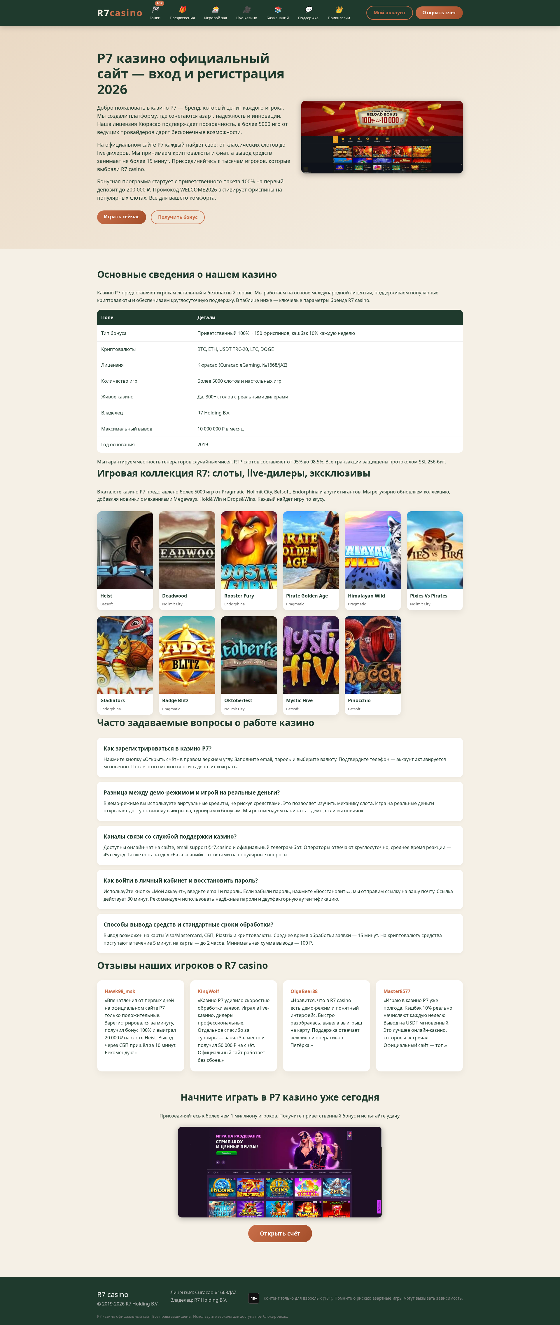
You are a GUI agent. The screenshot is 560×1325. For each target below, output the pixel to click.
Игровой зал (215, 12)
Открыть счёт (439, 12)
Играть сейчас (121, 216)
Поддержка (308, 12)
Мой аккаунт (390, 12)
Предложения (182, 12)
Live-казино (246, 12)
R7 (120, 12)
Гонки (156, 11)
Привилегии (339, 12)
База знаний (278, 12)
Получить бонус (177, 217)
